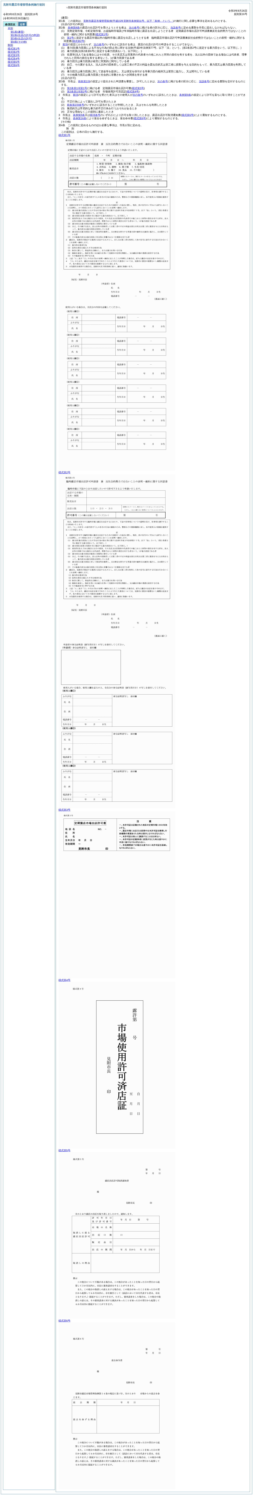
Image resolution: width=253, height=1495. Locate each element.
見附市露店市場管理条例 (128, 20)
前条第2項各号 (75, 104)
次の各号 (134, 27)
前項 (65, 44)
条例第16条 (79, 118)
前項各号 (95, 115)
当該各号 (175, 27)
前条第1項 (84, 81)
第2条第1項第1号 (77, 88)
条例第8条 (74, 27)
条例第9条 (185, 94)
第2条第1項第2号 (77, 91)
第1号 (70, 37)
